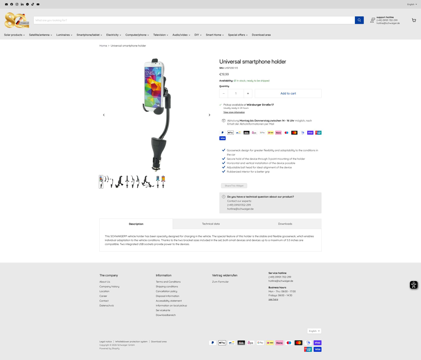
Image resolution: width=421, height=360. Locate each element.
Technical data (211, 223)
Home (103, 45)
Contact (104, 300)
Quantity (224, 86)
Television (159, 34)
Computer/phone (136, 34)
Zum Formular (220, 281)
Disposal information (167, 296)
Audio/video (180, 34)
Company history (109, 286)
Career (103, 296)
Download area (261, 34)
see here (273, 299)
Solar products (13, 34)
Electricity (112, 34)
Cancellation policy (166, 291)
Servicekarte (163, 310)
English (410, 4)
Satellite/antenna (39, 34)
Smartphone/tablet (88, 34)
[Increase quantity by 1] (248, 93)
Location (104, 291)
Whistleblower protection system (131, 341)
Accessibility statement (169, 300)
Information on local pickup (171, 305)
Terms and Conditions (168, 281)
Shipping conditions (167, 286)
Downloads (285, 223)
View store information (234, 112)
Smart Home (214, 34)
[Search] (359, 20)
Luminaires (63, 34)
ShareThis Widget (234, 185)
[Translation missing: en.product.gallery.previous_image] (103, 115)
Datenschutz (106, 305)
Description (136, 224)
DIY (197, 34)
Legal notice (105, 341)
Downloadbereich (166, 315)
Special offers (237, 34)
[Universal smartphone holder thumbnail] (101, 181)
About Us (104, 281)
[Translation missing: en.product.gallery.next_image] (209, 115)
